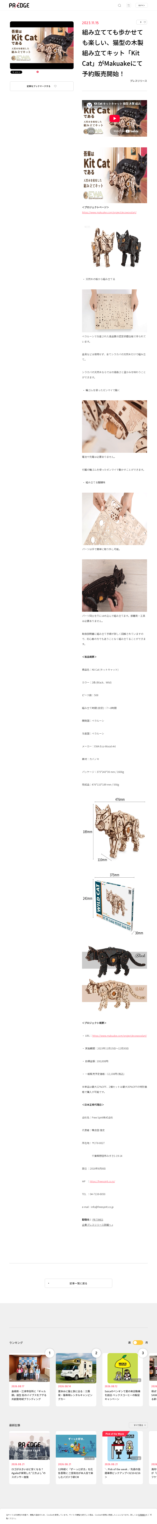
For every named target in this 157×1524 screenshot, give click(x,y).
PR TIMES (97, 1219)
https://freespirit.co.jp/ (102, 1181)
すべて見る (138, 1425)
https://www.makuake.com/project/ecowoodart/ (109, 212)
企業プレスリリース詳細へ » (97, 1225)
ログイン (141, 5)
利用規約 (142, 1514)
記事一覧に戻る (78, 1283)
